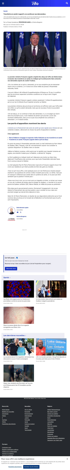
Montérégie (50, 432)
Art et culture (28, 409)
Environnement (29, 413)
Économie (27, 411)
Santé (5, 11)
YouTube (4, 420)
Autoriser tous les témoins (31, 466)
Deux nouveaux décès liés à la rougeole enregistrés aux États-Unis (16, 326)
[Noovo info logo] (35, 3)
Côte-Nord (50, 428)
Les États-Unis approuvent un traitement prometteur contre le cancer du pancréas (17, 300)
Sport (26, 428)
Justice (27, 417)
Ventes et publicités (7, 455)
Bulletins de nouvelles (8, 411)
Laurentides (50, 430)
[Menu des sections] (3, 3)
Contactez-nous (6, 447)
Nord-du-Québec (52, 426)
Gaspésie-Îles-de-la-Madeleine (56, 438)
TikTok (4, 422)
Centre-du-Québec (52, 413)
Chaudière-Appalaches (53, 415)
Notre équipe (5, 409)
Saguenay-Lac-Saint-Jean (54, 440)
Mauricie (49, 424)
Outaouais (50, 434)
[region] (35, 463)
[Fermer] (67, 459)
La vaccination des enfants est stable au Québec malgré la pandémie (49, 300)
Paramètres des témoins (9, 424)
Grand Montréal (51, 420)
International (28, 415)
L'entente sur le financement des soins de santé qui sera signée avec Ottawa (32, 128)
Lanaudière (50, 422)
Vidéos (4, 415)
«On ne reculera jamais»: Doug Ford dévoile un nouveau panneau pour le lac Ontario (51, 358)
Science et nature (29, 424)
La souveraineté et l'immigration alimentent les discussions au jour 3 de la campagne (19, 358)
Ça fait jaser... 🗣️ (11, 258)
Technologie (28, 430)
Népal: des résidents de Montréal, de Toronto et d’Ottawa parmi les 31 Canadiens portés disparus (18, 385)
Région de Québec (52, 436)
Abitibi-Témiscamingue (53, 409)
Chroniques (5, 413)
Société (27, 426)
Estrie (48, 417)
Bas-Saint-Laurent (52, 411)
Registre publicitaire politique (10, 449)
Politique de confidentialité (9, 451)
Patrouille (27, 420)
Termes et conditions (8, 453)
